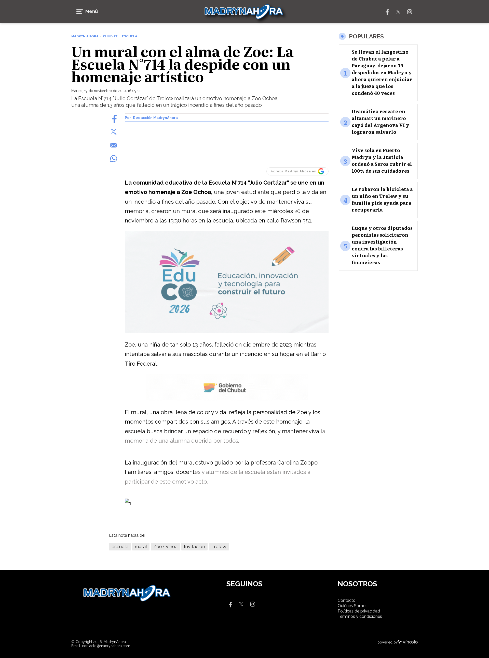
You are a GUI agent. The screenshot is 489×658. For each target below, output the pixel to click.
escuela (120, 546)
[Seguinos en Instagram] (409, 11)
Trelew (218, 546)
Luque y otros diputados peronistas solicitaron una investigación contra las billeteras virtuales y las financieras (382, 245)
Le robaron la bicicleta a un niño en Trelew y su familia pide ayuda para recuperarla (382, 199)
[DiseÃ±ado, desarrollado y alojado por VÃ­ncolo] (408, 642)
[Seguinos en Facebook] (386, 11)
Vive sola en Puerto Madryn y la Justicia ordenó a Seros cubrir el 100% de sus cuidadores (382, 160)
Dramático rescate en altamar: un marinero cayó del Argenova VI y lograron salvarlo (380, 121)
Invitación (194, 546)
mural (141, 546)
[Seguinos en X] (398, 11)
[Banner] (227, 332)
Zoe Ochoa (165, 546)
